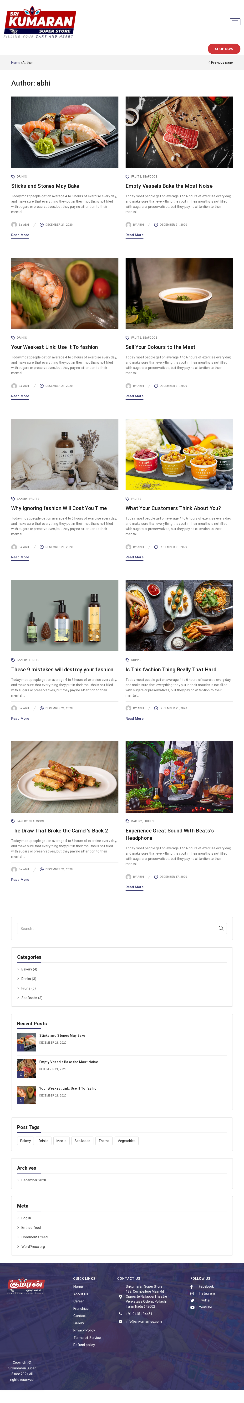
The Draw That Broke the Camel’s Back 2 (59, 831)
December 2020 (33, 1180)
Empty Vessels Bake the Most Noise (68, 1062)
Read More (20, 235)
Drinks (26, 979)
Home (15, 63)
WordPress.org (33, 1247)
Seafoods (29, 998)
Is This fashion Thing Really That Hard (171, 670)
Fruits (25, 988)
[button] (224, 49)
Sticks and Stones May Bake (62, 1035)
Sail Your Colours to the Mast (161, 347)
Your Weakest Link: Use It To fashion (69, 1088)
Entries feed (31, 1227)
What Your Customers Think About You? (173, 508)
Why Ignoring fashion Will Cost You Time (59, 508)
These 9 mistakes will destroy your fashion (62, 670)
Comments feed (34, 1237)
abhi (26, 224)
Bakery (26, 969)
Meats (61, 1141)
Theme (104, 1141)
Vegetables (127, 1141)
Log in (26, 1218)
